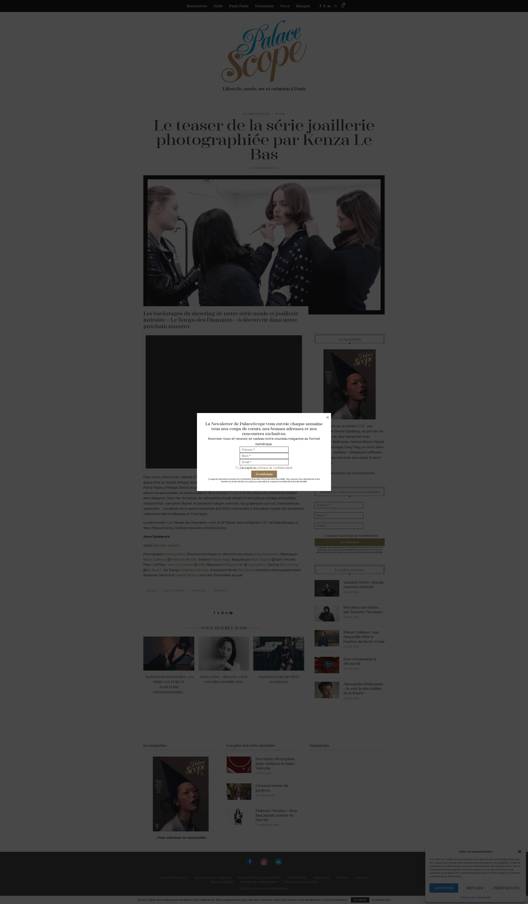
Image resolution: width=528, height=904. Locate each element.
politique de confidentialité (274, 468)
